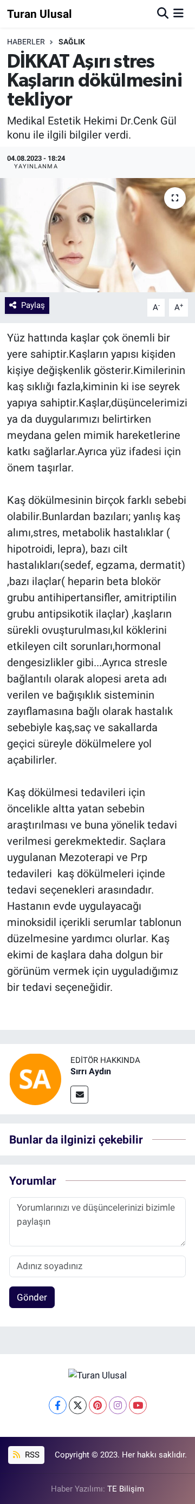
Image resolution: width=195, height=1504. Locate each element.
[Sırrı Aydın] (35, 1078)
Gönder (32, 1297)
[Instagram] (118, 1405)
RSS (31, 1455)
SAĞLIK (71, 41)
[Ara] (162, 13)
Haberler (26, 41)
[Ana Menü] (178, 13)
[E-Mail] (79, 1095)
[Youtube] (138, 1405)
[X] (78, 1405)
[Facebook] (58, 1405)
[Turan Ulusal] (97, 1374)
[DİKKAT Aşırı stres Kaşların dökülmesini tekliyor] (97, 235)
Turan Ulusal (39, 14)
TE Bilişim (125, 1489)
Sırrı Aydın (90, 1071)
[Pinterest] (98, 1405)
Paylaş (33, 305)
